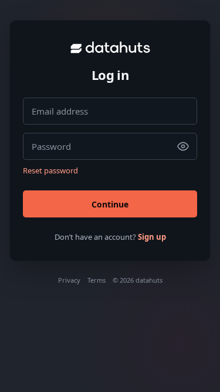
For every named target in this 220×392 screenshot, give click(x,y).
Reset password (50, 170)
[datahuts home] (110, 47)
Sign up (152, 237)
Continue (110, 204)
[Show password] (183, 146)
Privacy (69, 280)
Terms (96, 280)
